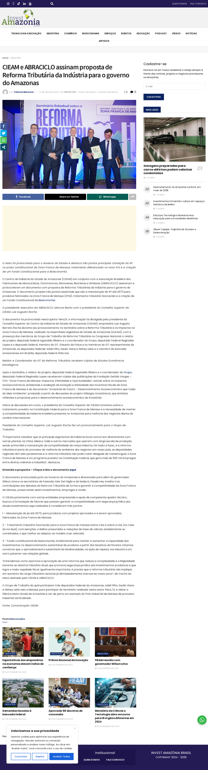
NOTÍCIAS (191, 33)
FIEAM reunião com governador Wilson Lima (111, 662)
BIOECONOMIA (90, 33)
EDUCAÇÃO (143, 33)
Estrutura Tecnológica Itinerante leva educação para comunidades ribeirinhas (175, 217)
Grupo (128, 372)
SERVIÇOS (110, 33)
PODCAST (161, 33)
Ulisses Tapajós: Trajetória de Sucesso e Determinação (174, 231)
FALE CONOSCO (198, 3)
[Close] (75, 728)
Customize (20, 756)
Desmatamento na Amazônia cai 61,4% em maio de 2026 (177, 188)
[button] (52, 3)
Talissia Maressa (24, 92)
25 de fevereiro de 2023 (107, 726)
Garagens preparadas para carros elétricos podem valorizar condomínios (167, 169)
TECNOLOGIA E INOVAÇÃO (26, 33)
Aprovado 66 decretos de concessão (66, 712)
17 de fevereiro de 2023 (107, 668)
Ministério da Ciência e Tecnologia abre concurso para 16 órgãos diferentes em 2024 (114, 716)
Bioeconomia (47, 300)
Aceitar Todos (61, 756)
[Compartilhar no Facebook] (3, 126)
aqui (73, 470)
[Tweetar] (3, 133)
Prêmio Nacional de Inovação (68, 660)
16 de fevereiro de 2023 (15, 672)
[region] (42, 744)
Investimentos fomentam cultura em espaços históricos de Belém (179, 203)
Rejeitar (40, 756)
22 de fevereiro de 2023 (61, 719)
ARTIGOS (104, 41)
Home (5, 58)
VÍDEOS (176, 33)
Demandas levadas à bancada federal (16, 712)
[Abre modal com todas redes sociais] (3, 147)
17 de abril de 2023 (49, 92)
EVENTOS (126, 33)
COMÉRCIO (70, 33)
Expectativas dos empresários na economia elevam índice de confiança (23, 663)
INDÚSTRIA (53, 33)
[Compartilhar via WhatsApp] (3, 140)
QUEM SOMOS (179, 3)
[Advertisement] (69, 228)
